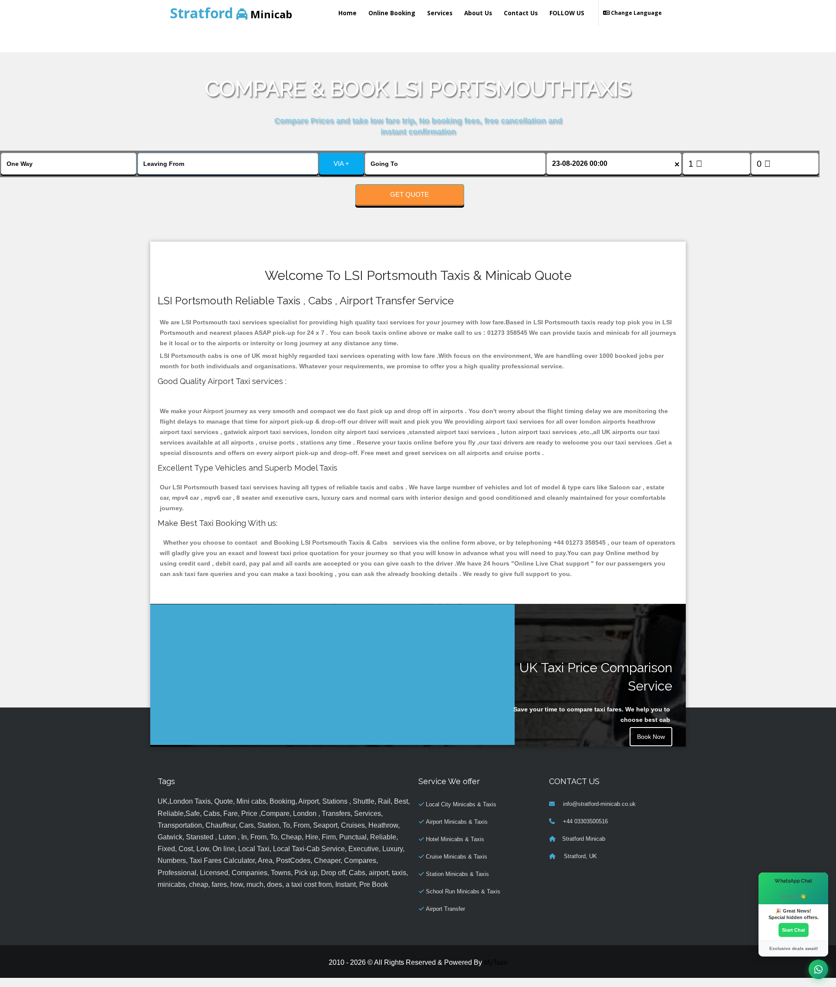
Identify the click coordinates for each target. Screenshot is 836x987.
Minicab (231, 12)
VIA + (341, 163)
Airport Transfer (445, 909)
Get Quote (409, 194)
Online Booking (391, 13)
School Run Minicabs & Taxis (463, 891)
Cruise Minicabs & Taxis (456, 856)
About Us (478, 13)
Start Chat (793, 930)
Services (439, 13)
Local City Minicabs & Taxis (461, 804)
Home (347, 13)
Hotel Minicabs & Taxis (455, 839)
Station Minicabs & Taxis (457, 874)
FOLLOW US (566, 13)
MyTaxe (496, 962)
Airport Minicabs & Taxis (457, 822)
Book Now (651, 736)
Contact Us (521, 13)
